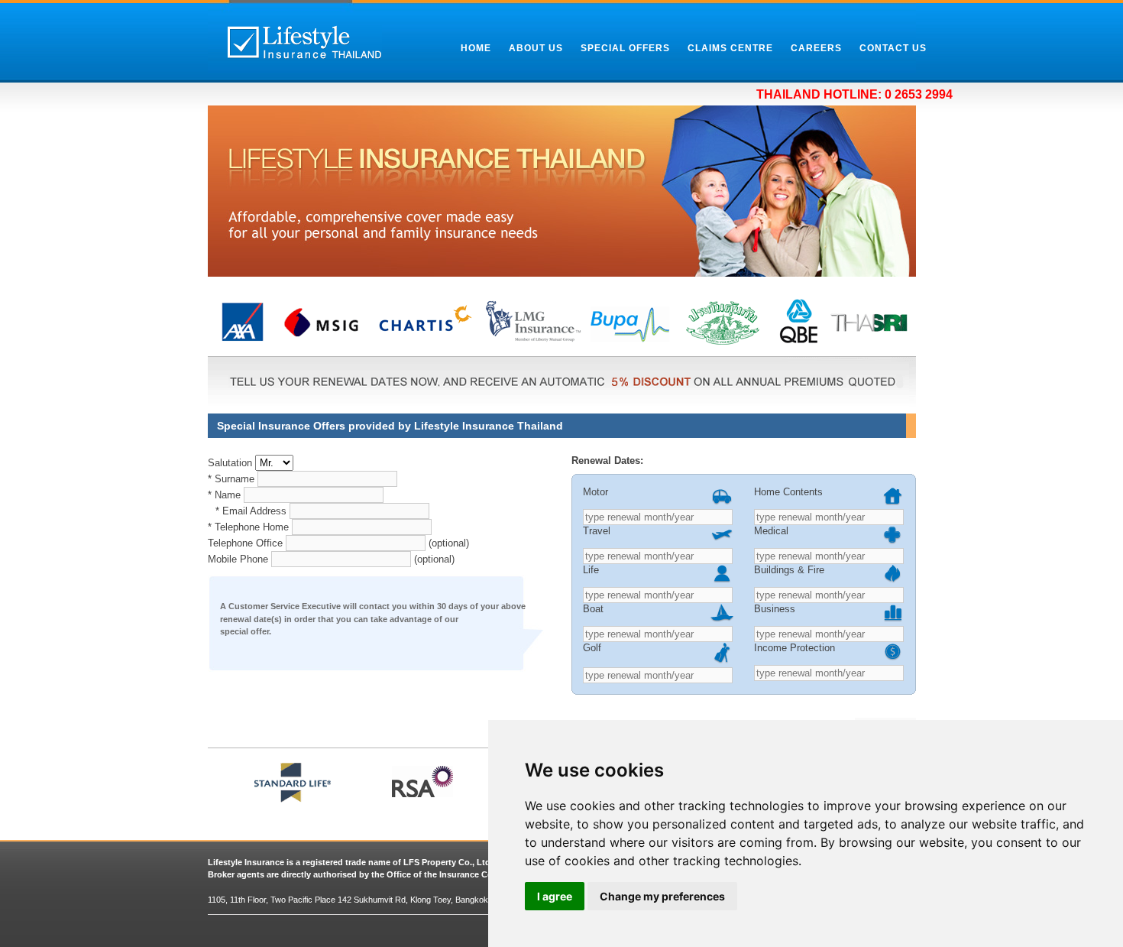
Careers (816, 48)
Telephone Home (248, 527)
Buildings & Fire (789, 570)
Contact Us (893, 48)
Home (476, 48)
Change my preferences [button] (662, 896)
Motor (595, 492)
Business (774, 609)
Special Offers (625, 48)
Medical (771, 531)
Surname (231, 479)
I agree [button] (554, 896)
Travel (596, 531)
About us (536, 48)
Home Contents (788, 492)
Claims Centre (730, 48)
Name (224, 495)
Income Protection (794, 647)
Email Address (250, 511)
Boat (593, 609)
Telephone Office (245, 543)
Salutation (230, 463)
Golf (592, 647)
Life (591, 570)
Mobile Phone (238, 559)
